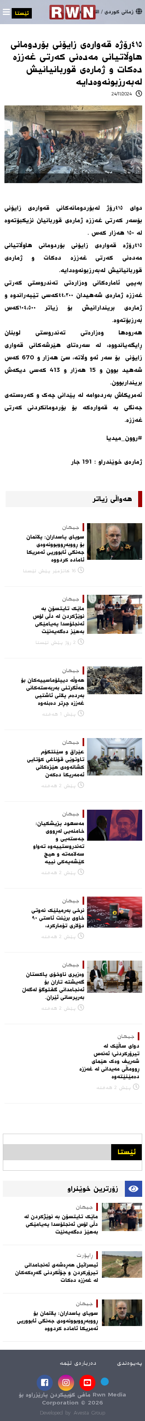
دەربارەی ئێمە (78, 1363)
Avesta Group (89, 1413)
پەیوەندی (129, 1363)
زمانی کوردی (118, 11)
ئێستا (22, 13)
